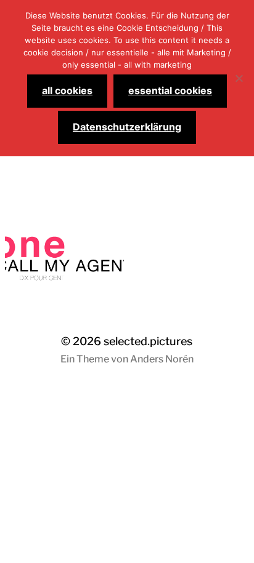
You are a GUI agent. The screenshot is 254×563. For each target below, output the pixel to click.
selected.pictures (148, 341)
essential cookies (170, 90)
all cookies (67, 90)
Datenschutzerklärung (127, 127)
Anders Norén (162, 359)
